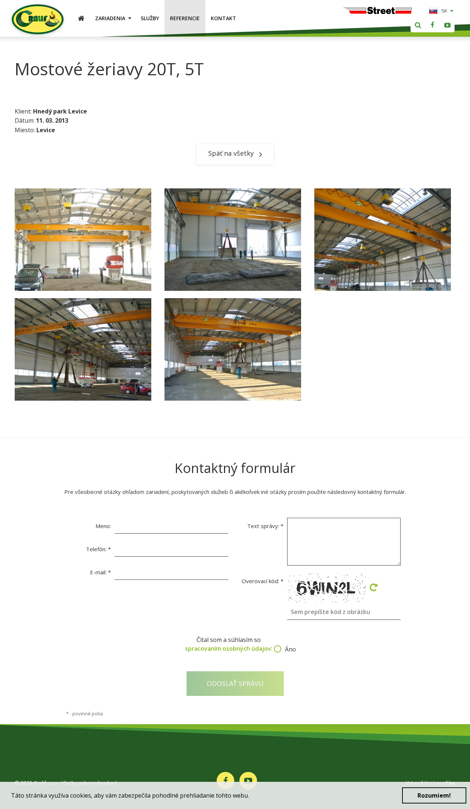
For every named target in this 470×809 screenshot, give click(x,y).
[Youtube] (447, 25)
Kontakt (223, 18)
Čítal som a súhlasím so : (235, 644)
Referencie (185, 18)
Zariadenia (110, 18)
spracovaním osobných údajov (228, 648)
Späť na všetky (231, 153)
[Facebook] (432, 25)
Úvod (84, 18)
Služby (150, 18)
